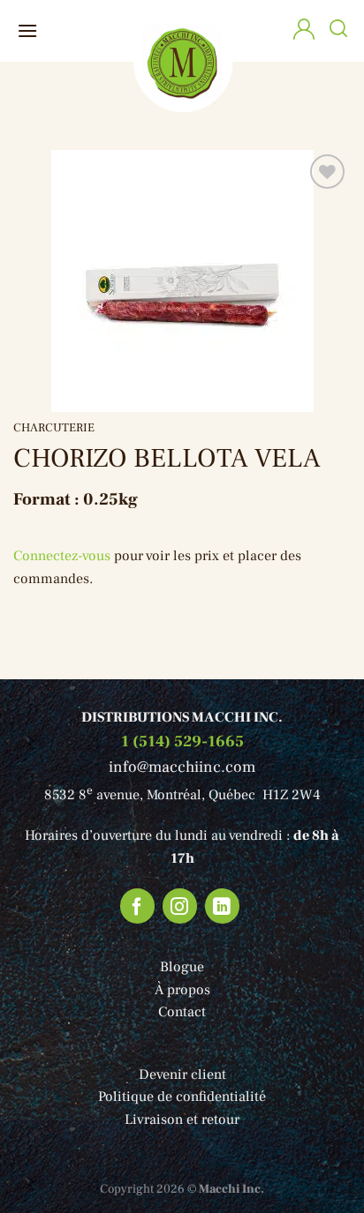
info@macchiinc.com (182, 767)
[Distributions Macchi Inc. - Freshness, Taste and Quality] (182, 62)
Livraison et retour (182, 1119)
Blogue (182, 967)
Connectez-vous (61, 556)
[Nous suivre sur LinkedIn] (222, 906)
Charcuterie (54, 428)
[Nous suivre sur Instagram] (180, 906)
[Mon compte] (304, 31)
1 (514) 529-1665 (182, 741)
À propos (182, 990)
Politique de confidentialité (182, 1096)
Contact (182, 1012)
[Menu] (27, 30)
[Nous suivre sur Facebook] (137, 906)
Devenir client (182, 1074)
